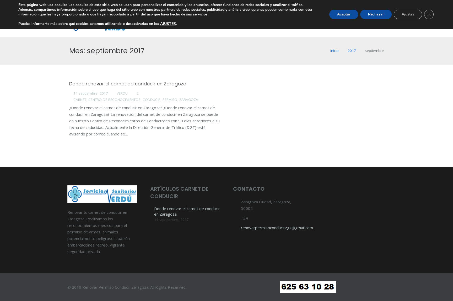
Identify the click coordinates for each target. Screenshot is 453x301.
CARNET (79, 99)
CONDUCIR (151, 99)
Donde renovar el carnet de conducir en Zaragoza (127, 83)
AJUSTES (168, 23)
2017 (352, 50)
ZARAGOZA (188, 99)
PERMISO (170, 99)
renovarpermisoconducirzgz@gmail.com (277, 227)
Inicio (334, 50)
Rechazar (376, 14)
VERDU (122, 93)
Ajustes (408, 14)
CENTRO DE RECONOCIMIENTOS (114, 99)
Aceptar (343, 14)
